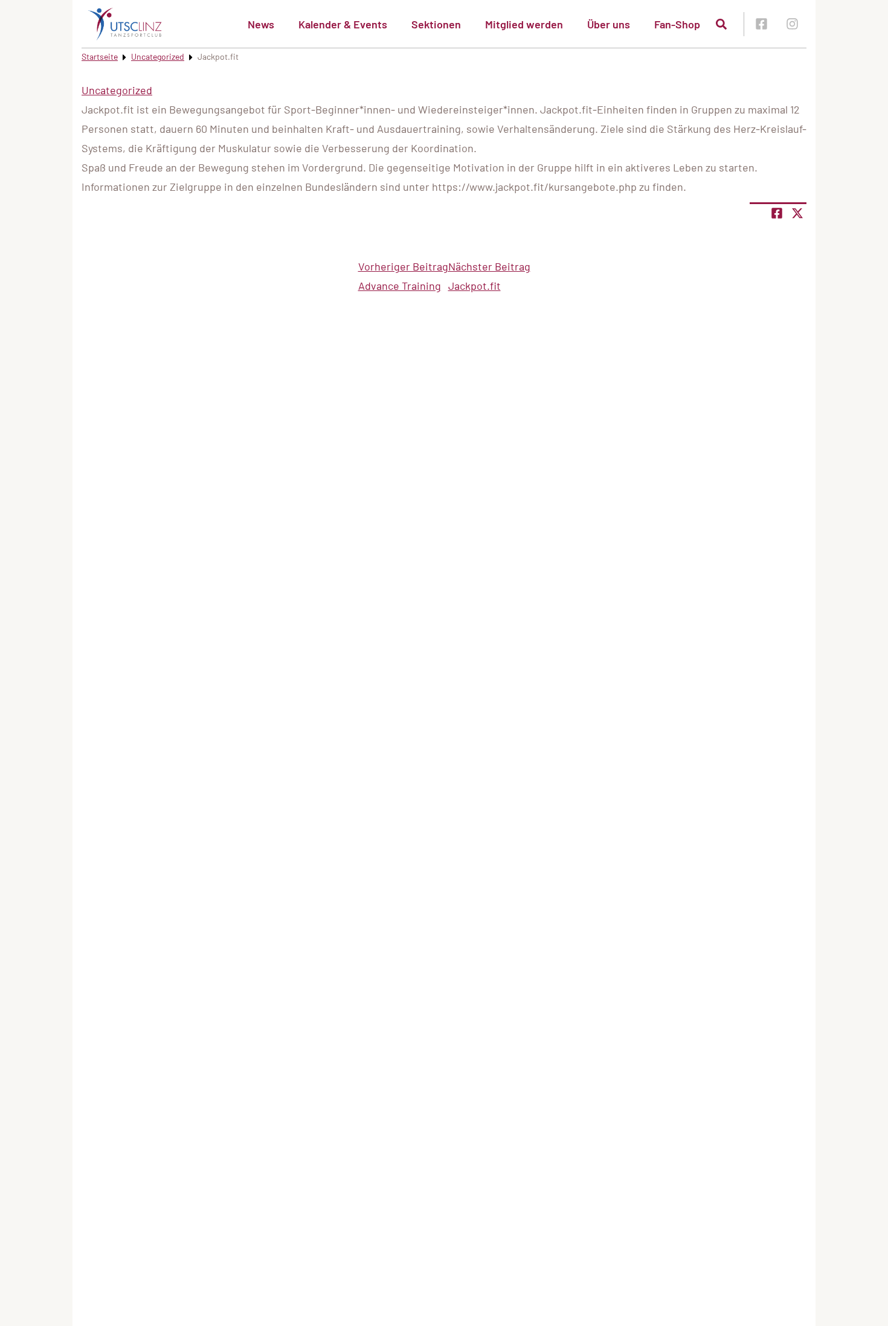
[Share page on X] (797, 213)
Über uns (608, 24)
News (261, 24)
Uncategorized (157, 56)
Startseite (100, 56)
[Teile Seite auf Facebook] (777, 213)
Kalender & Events (342, 24)
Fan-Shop (677, 24)
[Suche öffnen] (721, 24)
